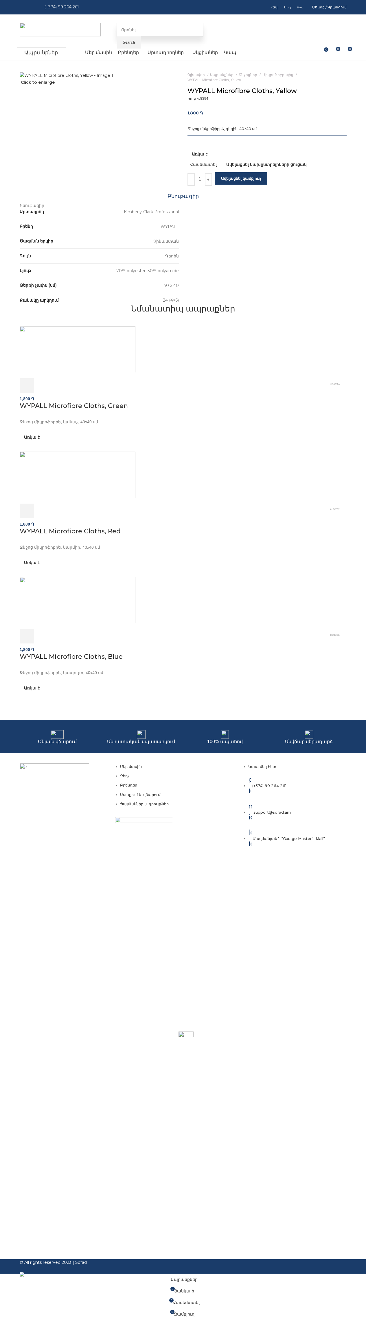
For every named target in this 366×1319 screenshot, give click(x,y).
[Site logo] (60, 29)
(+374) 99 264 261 (61, 7)
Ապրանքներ (41, 52)
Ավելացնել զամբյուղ (241, 178)
